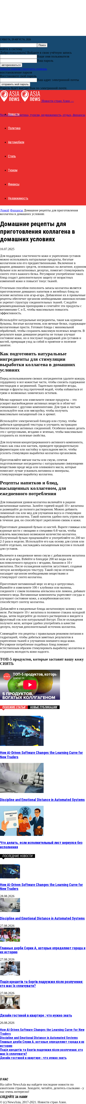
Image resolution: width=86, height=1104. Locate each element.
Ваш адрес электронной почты (58, 80)
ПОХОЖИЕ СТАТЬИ (13, 707)
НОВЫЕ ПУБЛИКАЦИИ (43, 707)
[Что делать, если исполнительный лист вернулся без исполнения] (22, 834)
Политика (14, 128)
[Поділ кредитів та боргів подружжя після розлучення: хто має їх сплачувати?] (10, 974)
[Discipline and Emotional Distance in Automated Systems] (22, 792)
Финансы (13, 184)
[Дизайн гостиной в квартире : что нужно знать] (10, 1008)
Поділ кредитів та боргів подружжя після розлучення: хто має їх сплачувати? (41, 984)
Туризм (12, 170)
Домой (4, 210)
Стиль (12, 156)
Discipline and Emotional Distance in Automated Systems (42, 800)
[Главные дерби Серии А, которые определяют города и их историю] (10, 940)
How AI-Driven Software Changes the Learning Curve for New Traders (41, 887)
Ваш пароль (45, 60)
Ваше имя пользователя (53, 56)
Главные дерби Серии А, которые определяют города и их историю (42, 950)
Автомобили (16, 142)
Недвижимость (18, 198)
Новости (13, 114)
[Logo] (10, 101)
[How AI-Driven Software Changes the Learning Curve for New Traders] (22, 744)
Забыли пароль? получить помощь (23, 69)
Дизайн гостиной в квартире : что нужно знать (36, 1015)
